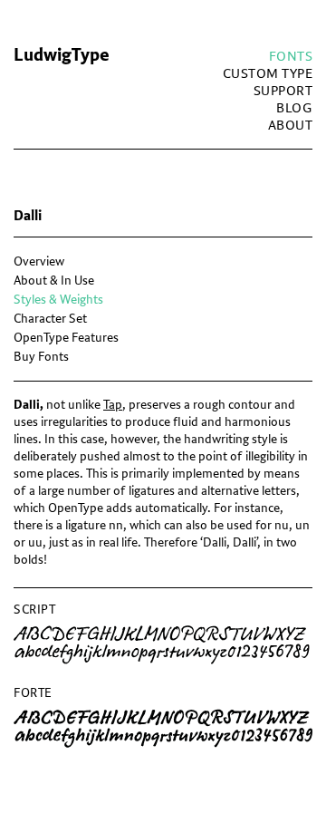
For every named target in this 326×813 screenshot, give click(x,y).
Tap (112, 404)
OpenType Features (66, 337)
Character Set (50, 318)
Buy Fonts (41, 356)
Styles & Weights (58, 299)
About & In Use (54, 280)
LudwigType (62, 55)
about (290, 125)
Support (283, 91)
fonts (291, 56)
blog (294, 108)
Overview (39, 261)
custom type (268, 73)
